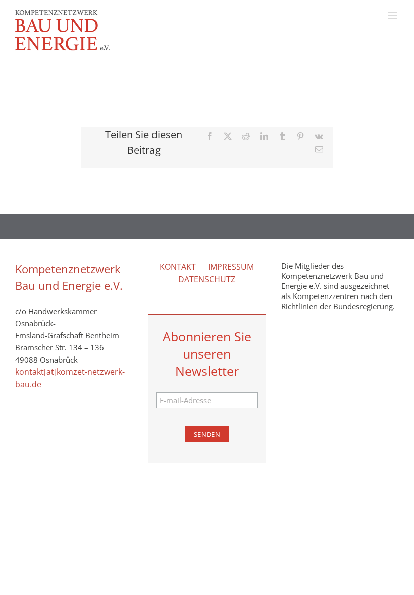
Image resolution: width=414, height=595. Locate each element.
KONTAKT (178, 266)
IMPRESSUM (231, 266)
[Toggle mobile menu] (393, 15)
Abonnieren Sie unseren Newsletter (207, 353)
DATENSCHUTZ (206, 279)
